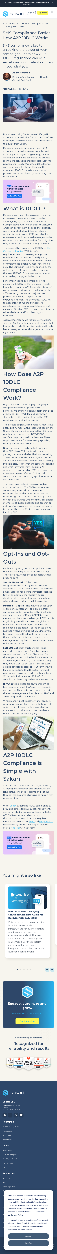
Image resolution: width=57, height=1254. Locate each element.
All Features (7, 1139)
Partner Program (9, 1163)
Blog (4, 1182)
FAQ (4, 1167)
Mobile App (7, 1135)
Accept (28, 1236)
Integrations (7, 1131)
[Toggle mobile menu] (51, 12)
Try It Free (43, 13)
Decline (28, 1243)
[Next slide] (52, 970)
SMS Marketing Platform (12, 1127)
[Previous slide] (47, 970)
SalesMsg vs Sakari (10, 1159)
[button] (17, 969)
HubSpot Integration (11, 1155)
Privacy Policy (16, 1215)
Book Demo (7, 1150)
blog (32, 821)
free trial (15, 828)
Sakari (13, 806)
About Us (6, 1178)
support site (46, 821)
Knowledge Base (9, 1187)
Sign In (31, 13)
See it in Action (27, 1021)
